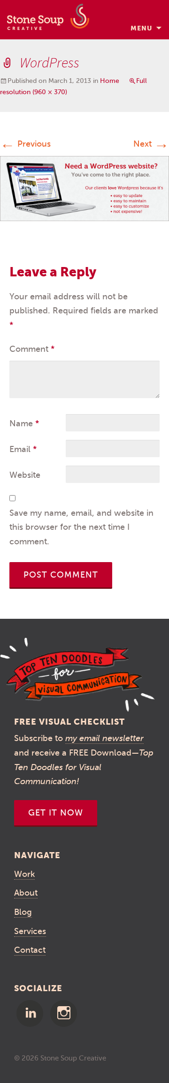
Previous (25, 144)
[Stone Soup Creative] (48, 20)
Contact (30, 950)
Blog (23, 912)
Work (24, 874)
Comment (31, 349)
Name (24, 423)
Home (109, 81)
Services (30, 931)
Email (23, 449)
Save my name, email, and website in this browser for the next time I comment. (81, 527)
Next (151, 144)
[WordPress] (84, 188)
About (26, 893)
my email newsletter (104, 738)
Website (24, 475)
